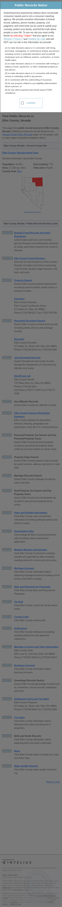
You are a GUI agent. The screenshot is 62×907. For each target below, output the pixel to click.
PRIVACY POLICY (13, 39)
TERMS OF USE (36, 39)
